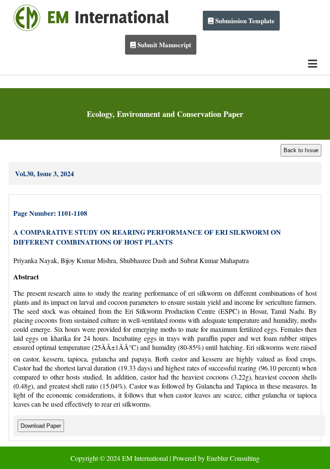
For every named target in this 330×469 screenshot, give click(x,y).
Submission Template (244, 20)
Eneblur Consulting (233, 458)
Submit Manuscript (163, 44)
